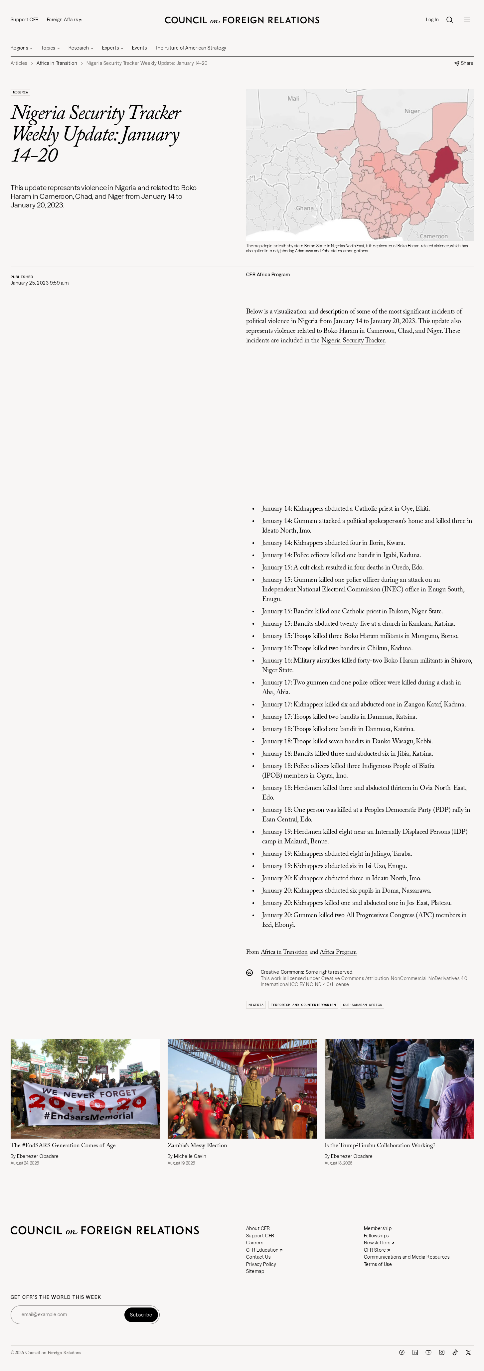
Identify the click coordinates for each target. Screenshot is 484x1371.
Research (79, 48)
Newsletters (377, 1243)
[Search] (449, 20)
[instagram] (441, 1352)
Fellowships (376, 1236)
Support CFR (25, 20)
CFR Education (262, 1250)
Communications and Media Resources (407, 1257)
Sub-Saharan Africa (362, 1005)
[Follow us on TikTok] (455, 1352)
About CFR (258, 1228)
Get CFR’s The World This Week (56, 1297)
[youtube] (428, 1352)
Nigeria (20, 92)
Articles (19, 63)
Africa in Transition (284, 952)
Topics (48, 48)
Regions (19, 48)
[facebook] (402, 1352)
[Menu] (467, 20)
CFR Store (375, 1250)
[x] (468, 1352)
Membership (378, 1228)
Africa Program (338, 952)
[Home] (242, 20)
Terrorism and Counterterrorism (303, 1005)
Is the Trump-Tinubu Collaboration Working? (380, 1146)
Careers (254, 1243)
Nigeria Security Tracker (353, 340)
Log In (432, 20)
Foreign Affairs (62, 20)
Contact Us (258, 1257)
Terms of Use (378, 1264)
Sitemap (255, 1271)
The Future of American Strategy (191, 48)
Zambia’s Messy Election (197, 1146)
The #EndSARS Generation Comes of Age (63, 1146)
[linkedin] (415, 1352)
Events (139, 48)
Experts (110, 48)
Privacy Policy (261, 1264)
